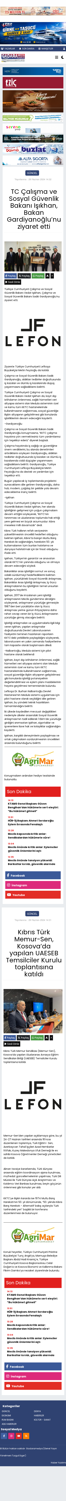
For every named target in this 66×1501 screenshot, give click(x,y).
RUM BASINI (8, 1419)
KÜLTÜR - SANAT (42, 1419)
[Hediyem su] (33, 148)
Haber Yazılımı (58, 1462)
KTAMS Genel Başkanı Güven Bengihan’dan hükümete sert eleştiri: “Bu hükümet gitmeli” (33, 807)
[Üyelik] (64, 48)
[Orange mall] (33, 128)
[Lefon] (33, 333)
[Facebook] (4, 1435)
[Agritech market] (33, 759)
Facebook (17, 875)
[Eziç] (33, 82)
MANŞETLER (47, 48)
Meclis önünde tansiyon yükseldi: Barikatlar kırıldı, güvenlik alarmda (31, 862)
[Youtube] (19, 1435)
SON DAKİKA (28, 48)
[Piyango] (33, 10)
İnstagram (19, 885)
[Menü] (56, 57)
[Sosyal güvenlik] (33, 117)
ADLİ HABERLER (9, 1423)
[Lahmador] (33, 101)
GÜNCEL (32, 173)
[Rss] (26, 1435)
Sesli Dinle (13, 282)
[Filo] (33, 33)
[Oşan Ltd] (33, 160)
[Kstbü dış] (33, 71)
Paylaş (11, 276)
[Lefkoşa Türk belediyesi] (33, 138)
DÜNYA (37, 1411)
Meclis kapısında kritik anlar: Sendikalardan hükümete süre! (29, 835)
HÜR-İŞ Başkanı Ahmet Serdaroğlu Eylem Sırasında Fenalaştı (31, 822)
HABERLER (39, 1415)
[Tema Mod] (62, 57)
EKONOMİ (6, 1415)
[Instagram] (11, 1435)
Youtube (18, 895)
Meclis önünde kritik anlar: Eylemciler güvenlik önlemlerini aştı (33, 849)
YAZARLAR (9, 48)
